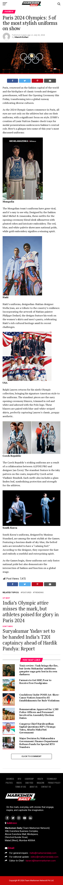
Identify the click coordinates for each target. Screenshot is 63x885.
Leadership (29, 778)
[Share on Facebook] (12, 81)
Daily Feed (29, 782)
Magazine (40, 782)
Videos (19, 782)
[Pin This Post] (37, 81)
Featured (26, 593)
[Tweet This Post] (25, 81)
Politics (9, 782)
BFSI (19, 778)
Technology (52, 778)
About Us (33, 786)
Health (40, 778)
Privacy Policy (54, 782)
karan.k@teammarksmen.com (41, 860)
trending (39, 593)
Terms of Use (20, 786)
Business (10, 778)
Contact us (46, 786)
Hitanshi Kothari (21, 37)
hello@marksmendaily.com (43, 853)
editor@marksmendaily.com (44, 857)
